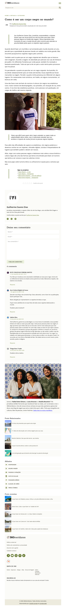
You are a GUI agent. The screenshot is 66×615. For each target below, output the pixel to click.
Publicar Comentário (15, 261)
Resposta (12, 284)
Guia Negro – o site (24, 172)
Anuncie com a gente (12, 548)
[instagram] (12, 219)
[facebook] (8, 219)
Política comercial (11, 542)
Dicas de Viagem (29, 570)
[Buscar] (60, 7)
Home (7, 15)
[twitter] (15, 219)
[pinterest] (20, 556)
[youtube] (12, 556)
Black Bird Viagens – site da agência (29, 176)
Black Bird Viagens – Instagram (28, 177)
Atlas (23, 570)
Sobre (36, 570)
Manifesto (37, 573)
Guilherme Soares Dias (19, 24)
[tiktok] (23, 556)
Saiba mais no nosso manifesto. (42, 410)
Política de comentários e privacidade (17, 545)
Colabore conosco (11, 550)
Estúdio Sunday (33, 603)
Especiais (13, 570)
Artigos (13, 15)
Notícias (37, 574)
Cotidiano (21, 15)
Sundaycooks (43, 603)
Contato (37, 571)
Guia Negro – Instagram (26, 174)
